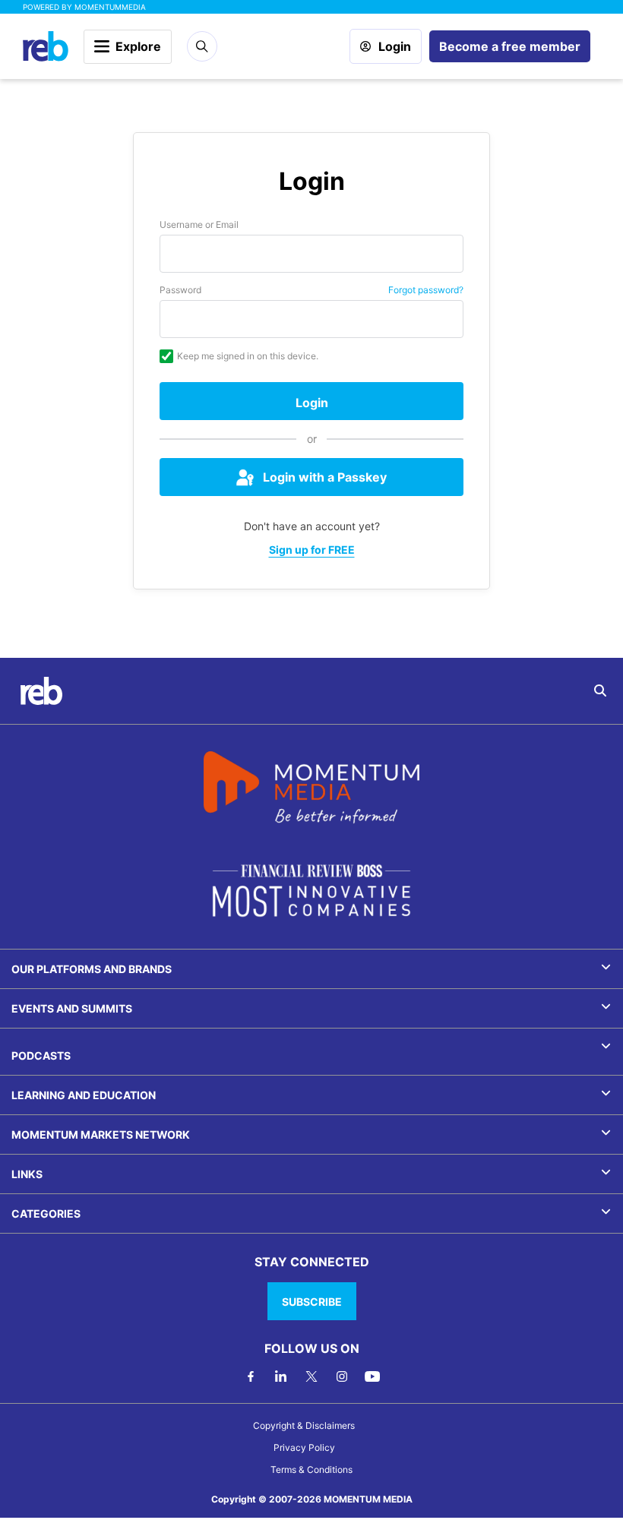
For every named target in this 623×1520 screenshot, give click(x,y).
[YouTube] (372, 1376)
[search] (600, 690)
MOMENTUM (110, 6)
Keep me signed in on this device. (247, 356)
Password (180, 289)
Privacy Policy (304, 1447)
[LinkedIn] (281, 1376)
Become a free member (509, 46)
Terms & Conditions (311, 1469)
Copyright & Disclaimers (304, 1425)
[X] (311, 1376)
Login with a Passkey (325, 477)
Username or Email (199, 224)
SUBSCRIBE (312, 1301)
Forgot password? (425, 289)
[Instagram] (341, 1376)
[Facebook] (250, 1376)
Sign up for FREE (312, 549)
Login (394, 46)
